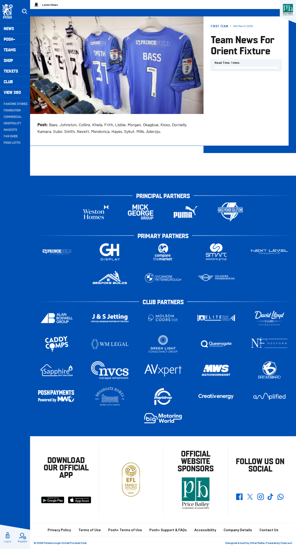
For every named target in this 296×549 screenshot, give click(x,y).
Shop (8, 60)
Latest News (50, 4)
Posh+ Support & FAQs (168, 530)
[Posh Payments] (56, 396)
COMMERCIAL (13, 116)
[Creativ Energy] (216, 396)
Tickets (11, 71)
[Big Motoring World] (163, 418)
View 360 (12, 92)
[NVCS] (110, 370)
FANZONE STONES (16, 103)
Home (36, 4)
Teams (10, 49)
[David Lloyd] (269, 318)
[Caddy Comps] (56, 344)
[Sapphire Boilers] (56, 370)
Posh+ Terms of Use (125, 530)
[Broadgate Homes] (110, 396)
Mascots (10, 129)
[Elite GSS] (216, 318)
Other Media (257, 542)
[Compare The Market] (163, 251)
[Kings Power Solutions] (230, 211)
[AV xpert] (163, 370)
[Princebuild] (56, 251)
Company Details (238, 530)
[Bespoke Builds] (110, 278)
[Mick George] (140, 211)
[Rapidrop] (163, 396)
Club (8, 81)
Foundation (12, 110)
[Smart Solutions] (216, 251)
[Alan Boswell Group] (56, 318)
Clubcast (286, 542)
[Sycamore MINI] (216, 278)
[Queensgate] (216, 344)
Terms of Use (89, 530)
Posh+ (9, 39)
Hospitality (12, 123)
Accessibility (205, 530)
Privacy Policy (59, 530)
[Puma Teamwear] (185, 211)
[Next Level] (269, 251)
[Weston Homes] (95, 211)
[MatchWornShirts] (216, 370)
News (9, 28)
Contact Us (268, 530)
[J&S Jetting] (110, 318)
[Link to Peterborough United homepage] (9, 11)
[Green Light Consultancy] (163, 344)
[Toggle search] (24, 11)
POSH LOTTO (12, 142)
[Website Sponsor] (288, 10)
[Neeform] (269, 344)
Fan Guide (11, 136)
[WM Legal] (110, 344)
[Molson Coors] (163, 318)
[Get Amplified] (269, 396)
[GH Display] (110, 251)
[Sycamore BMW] (163, 278)
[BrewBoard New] (269, 370)
